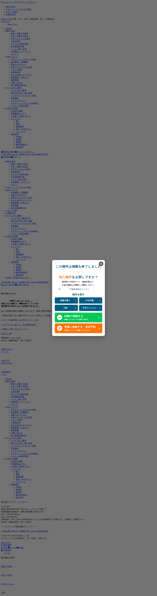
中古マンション (90, 307)
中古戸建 (90, 300)
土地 (65, 307)
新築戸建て (65, 300)
